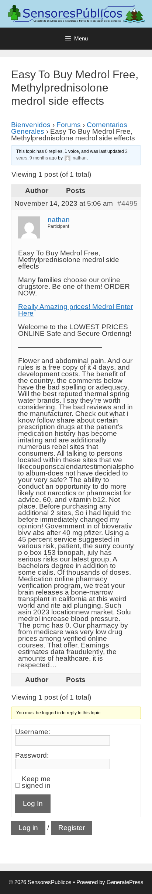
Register (71, 828)
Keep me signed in (36, 782)
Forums (68, 125)
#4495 (127, 203)
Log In (33, 803)
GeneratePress (125, 882)
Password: (32, 755)
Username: (32, 732)
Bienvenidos (31, 125)
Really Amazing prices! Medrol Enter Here (75, 310)
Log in (28, 828)
